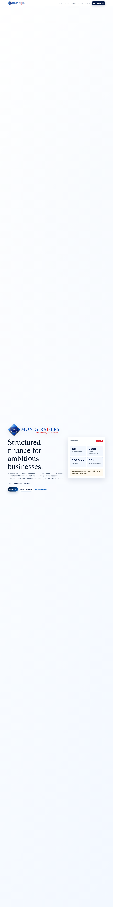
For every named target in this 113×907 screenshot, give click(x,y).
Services (66, 3)
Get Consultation (98, 3)
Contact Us (12, 489)
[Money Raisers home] (16, 3)
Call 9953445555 (41, 489)
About (60, 3)
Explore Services (26, 489)
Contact (87, 3)
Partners (80, 3)
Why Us (73, 3)
